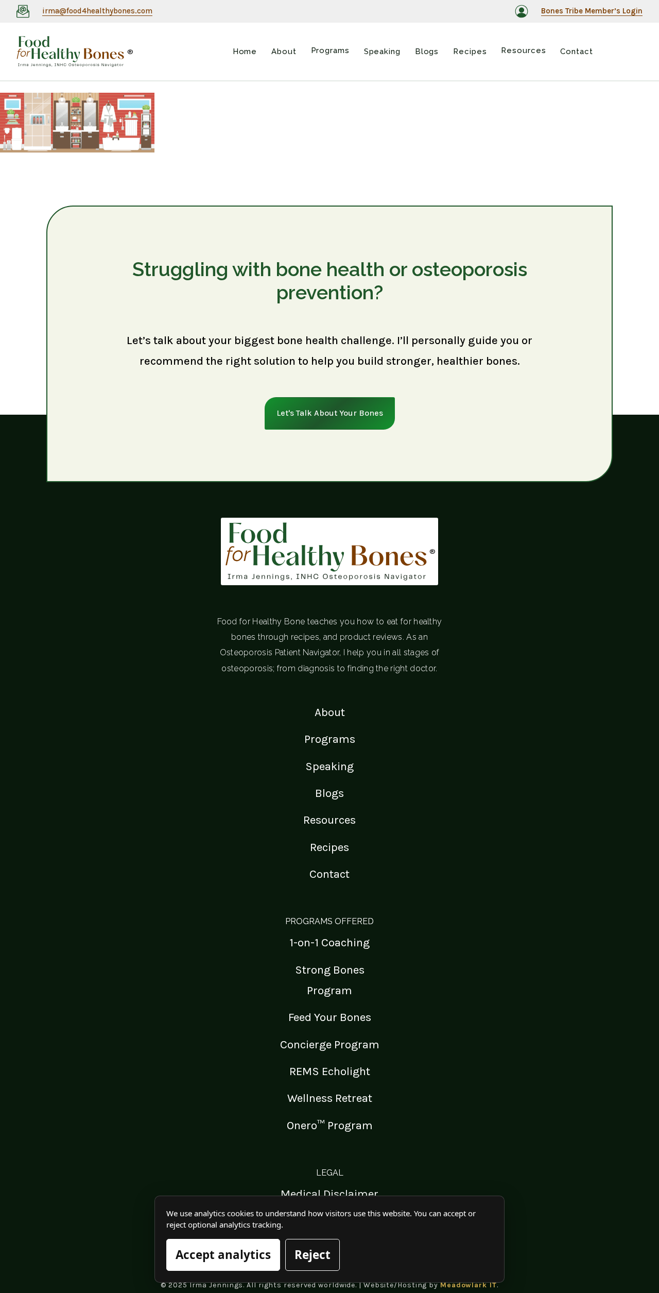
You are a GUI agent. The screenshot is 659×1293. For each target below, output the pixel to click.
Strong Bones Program (330, 980)
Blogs (329, 793)
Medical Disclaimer (329, 1194)
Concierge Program (329, 1044)
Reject (312, 1255)
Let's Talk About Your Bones (329, 413)
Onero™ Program (330, 1125)
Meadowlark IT (468, 1285)
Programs (329, 739)
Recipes (329, 847)
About (330, 712)
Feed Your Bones (329, 1017)
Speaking (329, 766)
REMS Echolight (329, 1071)
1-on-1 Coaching (329, 942)
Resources (329, 820)
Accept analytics (223, 1255)
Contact (329, 874)
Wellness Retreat (329, 1098)
